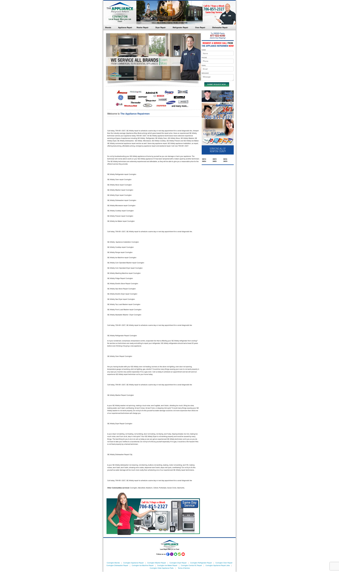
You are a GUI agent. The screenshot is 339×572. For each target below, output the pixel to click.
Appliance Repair (125, 27)
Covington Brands (113, 563)
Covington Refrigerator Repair (201, 563)
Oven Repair (200, 27)
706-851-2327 (213, 9)
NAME (204, 50)
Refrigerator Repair (180, 27)
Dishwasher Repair (220, 27)
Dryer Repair (160, 27)
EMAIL (204, 65)
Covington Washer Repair (156, 563)
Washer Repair (142, 27)
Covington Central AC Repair (191, 565)
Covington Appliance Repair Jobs (218, 565)
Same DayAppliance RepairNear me (225, 95)
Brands (108, 27)
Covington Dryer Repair (178, 563)
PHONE (204, 57)
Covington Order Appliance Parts (161, 568)
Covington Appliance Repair (133, 563)
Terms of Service (184, 568)
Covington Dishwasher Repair (117, 565)
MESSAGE (205, 73)
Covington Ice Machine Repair (143, 565)
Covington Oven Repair (223, 563)
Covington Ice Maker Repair (167, 565)
